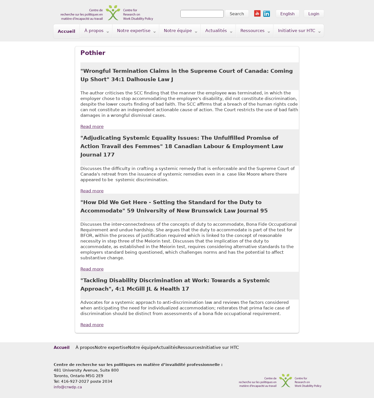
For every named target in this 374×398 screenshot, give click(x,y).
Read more (92, 126)
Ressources (250, 31)
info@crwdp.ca (68, 387)
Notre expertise (131, 31)
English (287, 13)
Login (313, 13)
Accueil (66, 31)
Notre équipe (176, 31)
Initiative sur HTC (294, 31)
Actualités (214, 31)
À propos (92, 31)
